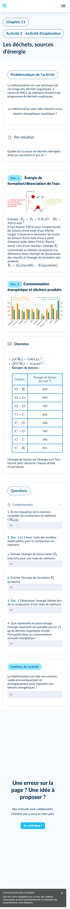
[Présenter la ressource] (58, 74)
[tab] (49, 490)
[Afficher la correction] (48, 490)
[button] (35, 95)
